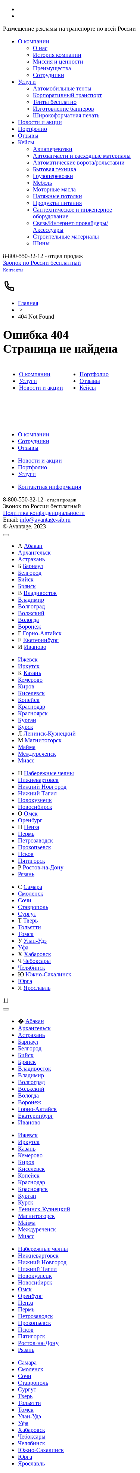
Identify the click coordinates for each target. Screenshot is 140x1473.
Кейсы (88, 387)
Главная (28, 303)
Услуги (28, 381)
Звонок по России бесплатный (42, 263)
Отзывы (90, 381)
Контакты (13, 270)
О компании (34, 374)
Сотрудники (33, 441)
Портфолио (94, 374)
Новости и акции (41, 387)
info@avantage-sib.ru (45, 519)
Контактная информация (49, 487)
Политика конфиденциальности (44, 513)
